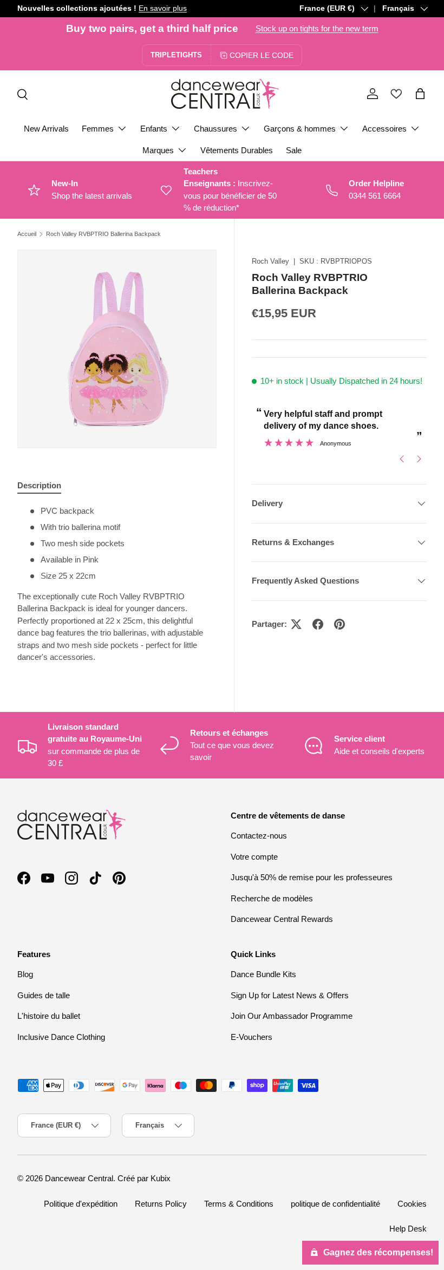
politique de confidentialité (335, 1203)
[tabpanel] (117, 584)
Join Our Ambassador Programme (291, 1015)
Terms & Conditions (238, 1203)
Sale (294, 150)
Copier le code (261, 55)
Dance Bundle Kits (263, 974)
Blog (25, 974)
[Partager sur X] (296, 624)
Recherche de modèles (272, 898)
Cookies (412, 1203)
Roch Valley (270, 261)
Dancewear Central (79, 1178)
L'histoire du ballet (48, 1015)
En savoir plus (163, 8)
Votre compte (254, 856)
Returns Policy (161, 1203)
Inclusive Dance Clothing (61, 1037)
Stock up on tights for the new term (317, 28)
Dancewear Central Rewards (282, 919)
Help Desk (408, 1228)
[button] (420, 94)
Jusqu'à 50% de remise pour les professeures (312, 877)
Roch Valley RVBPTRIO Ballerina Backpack (103, 234)
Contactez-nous (259, 835)
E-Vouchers (251, 1037)
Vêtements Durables (236, 150)
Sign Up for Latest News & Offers (290, 995)
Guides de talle (43, 995)
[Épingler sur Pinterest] (339, 624)
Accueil (26, 234)
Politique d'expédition (80, 1203)
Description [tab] (39, 485)
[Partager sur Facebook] (318, 624)
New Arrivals (46, 128)
